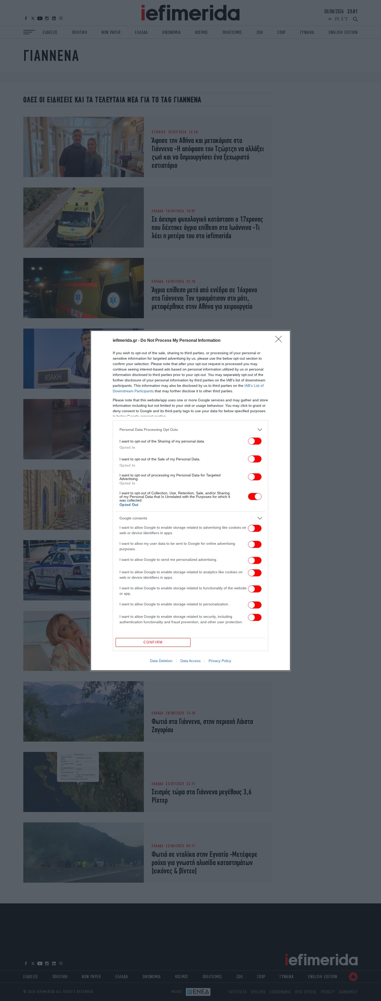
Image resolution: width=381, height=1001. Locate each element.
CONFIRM (153, 642)
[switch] (255, 441)
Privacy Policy (220, 661)
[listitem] (190, 429)
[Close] (280, 341)
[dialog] (190, 501)
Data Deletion (161, 661)
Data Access (190, 661)
